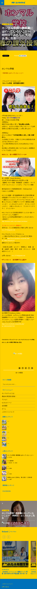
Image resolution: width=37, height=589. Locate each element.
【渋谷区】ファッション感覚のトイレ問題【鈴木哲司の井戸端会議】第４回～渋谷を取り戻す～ (15, 573)
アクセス (4, 399)
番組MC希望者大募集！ (9, 396)
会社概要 (4, 405)
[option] (15, 558)
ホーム (4, 409)
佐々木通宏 (29, 45)
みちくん (4, 342)
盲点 (20, 342)
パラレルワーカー (13, 339)
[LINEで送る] (23, 55)
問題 (14, 342)
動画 (11, 24)
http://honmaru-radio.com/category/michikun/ (14, 221)
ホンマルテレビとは (8, 393)
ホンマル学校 (5, 24)
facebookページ (7, 402)
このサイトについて (8, 412)
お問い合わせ (5, 586)
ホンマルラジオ (23, 339)
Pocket (16, 55)
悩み (17, 342)
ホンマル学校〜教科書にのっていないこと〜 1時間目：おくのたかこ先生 (18, 515)
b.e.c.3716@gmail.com (9, 230)
